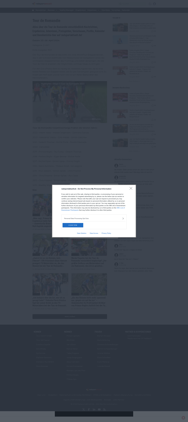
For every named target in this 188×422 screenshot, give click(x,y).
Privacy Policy (106, 233)
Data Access (94, 233)
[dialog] (94, 211)
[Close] (132, 189)
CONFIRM (73, 225)
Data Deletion (81, 233)
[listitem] (94, 218)
